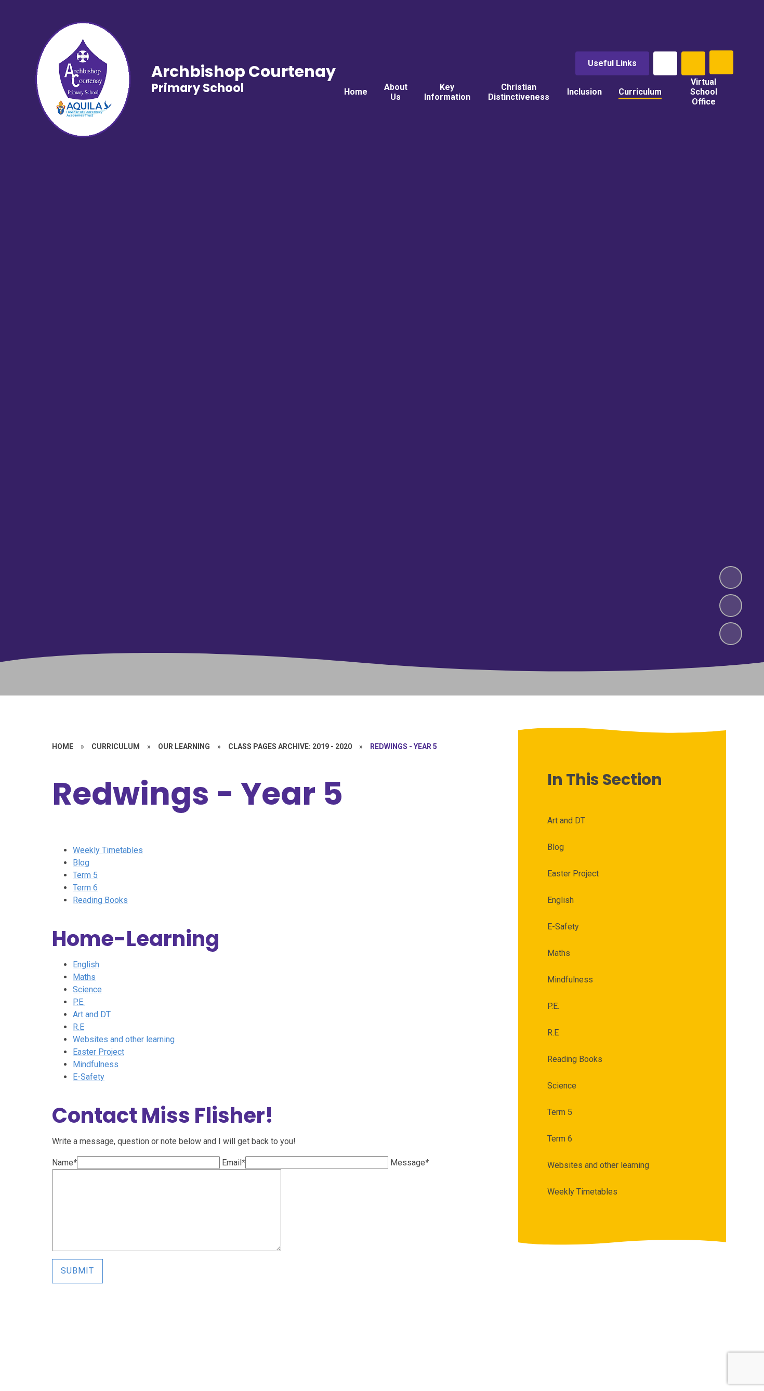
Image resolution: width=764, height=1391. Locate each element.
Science (87, 989)
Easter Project (98, 1052)
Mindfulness (95, 1064)
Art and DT (92, 1014)
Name (64, 1162)
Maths (84, 977)
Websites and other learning (124, 1039)
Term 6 (85, 888)
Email (233, 1162)
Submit (77, 1271)
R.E (78, 1027)
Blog (81, 863)
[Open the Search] (693, 63)
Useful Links (612, 63)
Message (409, 1162)
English (86, 964)
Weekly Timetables (108, 850)
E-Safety (88, 1077)
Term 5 (85, 875)
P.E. (79, 1002)
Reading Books (100, 900)
